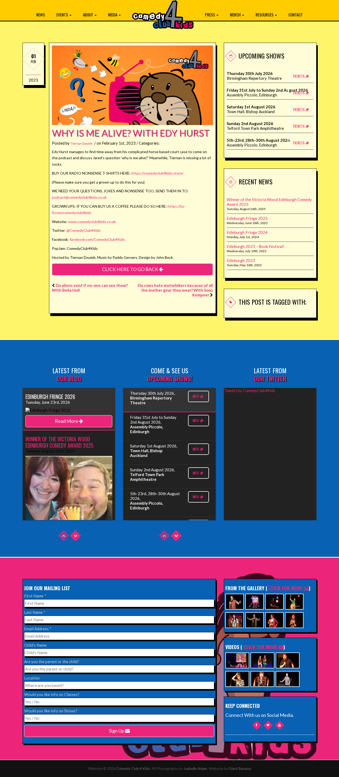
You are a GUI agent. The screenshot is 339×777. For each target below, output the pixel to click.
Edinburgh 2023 (241, 260)
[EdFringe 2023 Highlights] (262, 660)
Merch (236, 14)
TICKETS (299, 76)
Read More (67, 421)
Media (113, 14)
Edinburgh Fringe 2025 (247, 218)
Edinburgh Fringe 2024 (247, 232)
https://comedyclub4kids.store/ (157, 173)
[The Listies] (254, 601)
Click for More (286, 588)
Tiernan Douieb (81, 143)
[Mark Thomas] (274, 601)
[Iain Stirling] (234, 601)
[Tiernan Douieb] (274, 619)
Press (210, 14)
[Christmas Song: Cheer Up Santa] (237, 660)
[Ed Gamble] (294, 619)
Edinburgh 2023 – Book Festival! (255, 246)
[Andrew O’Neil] (234, 619)
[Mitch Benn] (254, 619)
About (88, 14)
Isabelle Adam (195, 768)
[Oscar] (262, 678)
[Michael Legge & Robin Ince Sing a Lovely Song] (288, 678)
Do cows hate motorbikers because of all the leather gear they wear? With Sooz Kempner (175, 290)
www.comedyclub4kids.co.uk (92, 221)
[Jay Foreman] (294, 601)
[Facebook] (256, 725)
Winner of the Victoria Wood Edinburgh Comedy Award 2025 (269, 202)
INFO (196, 396)
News (40, 14)
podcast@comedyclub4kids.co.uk (79, 197)
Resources (265, 14)
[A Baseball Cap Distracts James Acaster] (237, 678)
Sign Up (117, 731)
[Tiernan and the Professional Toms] (288, 660)
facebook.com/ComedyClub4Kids (97, 239)
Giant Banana (240, 768)
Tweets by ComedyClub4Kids (249, 390)
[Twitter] (268, 725)
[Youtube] (279, 725)
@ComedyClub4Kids (83, 230)
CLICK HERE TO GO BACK (130, 269)
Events (62, 14)
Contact (295, 14)
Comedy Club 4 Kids (133, 768)
